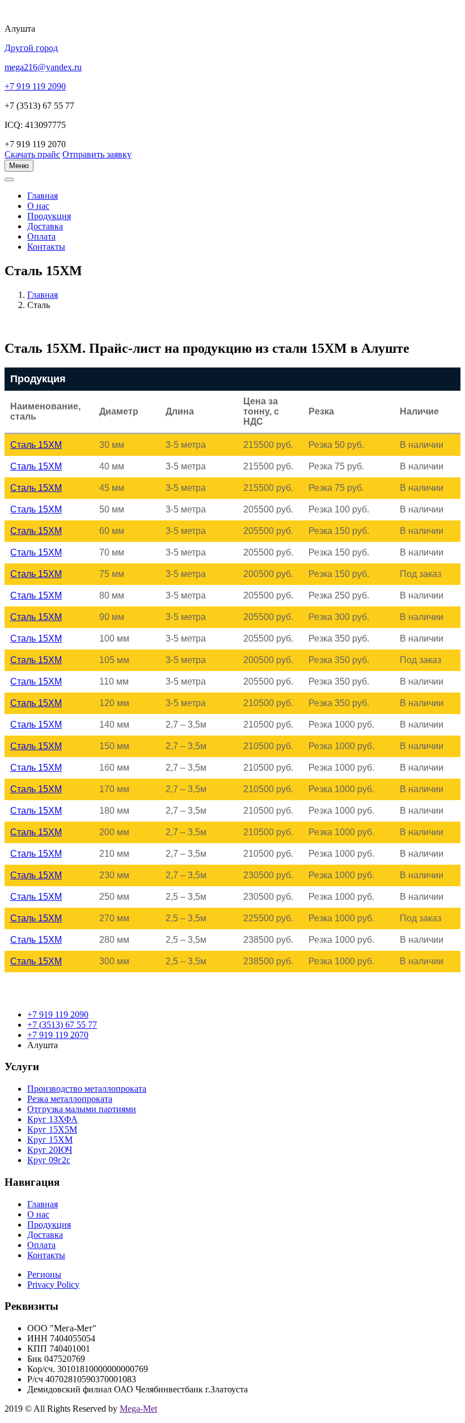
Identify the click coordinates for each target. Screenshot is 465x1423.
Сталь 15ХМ (36, 445)
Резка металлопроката (69, 1099)
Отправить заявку (97, 154)
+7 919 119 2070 (57, 1035)
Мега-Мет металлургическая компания (64, 186)
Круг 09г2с (48, 1160)
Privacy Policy (53, 1284)
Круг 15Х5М (52, 1129)
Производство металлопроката (86, 1088)
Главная (42, 295)
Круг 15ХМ (50, 1139)
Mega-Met (138, 1408)
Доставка (45, 226)
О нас (38, 206)
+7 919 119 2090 (57, 1014)
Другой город (31, 48)
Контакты (46, 246)
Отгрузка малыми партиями (81, 1109)
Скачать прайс (32, 154)
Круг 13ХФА (52, 1119)
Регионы (44, 1274)
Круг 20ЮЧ (49, 1150)
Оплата (41, 236)
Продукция (49, 216)
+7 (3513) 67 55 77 (62, 1024)
